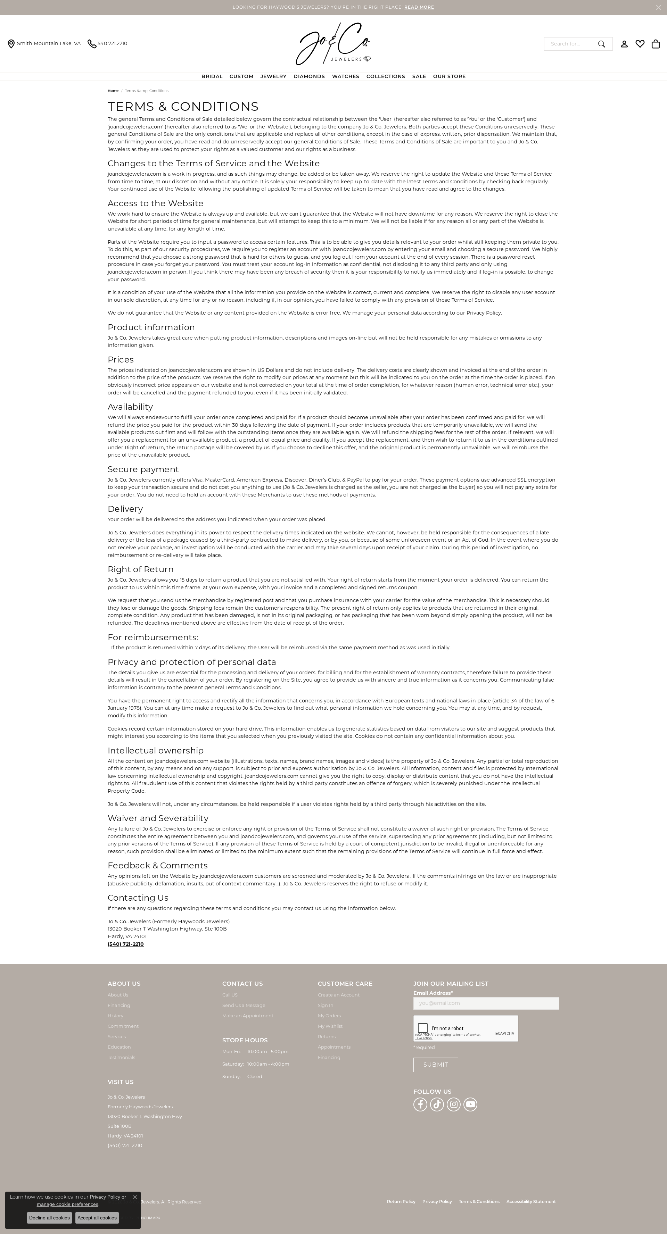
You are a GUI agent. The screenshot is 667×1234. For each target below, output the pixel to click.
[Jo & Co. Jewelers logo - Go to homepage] (333, 44)
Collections (386, 77)
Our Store (449, 77)
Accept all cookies (97, 1217)
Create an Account (339, 995)
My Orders (329, 1015)
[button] (624, 44)
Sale (419, 77)
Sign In (326, 1005)
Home (113, 91)
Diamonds (309, 77)
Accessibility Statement (531, 1202)
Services (117, 1036)
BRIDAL (212, 77)
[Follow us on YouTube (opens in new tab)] (470, 1104)
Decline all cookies (49, 1217)
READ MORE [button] (419, 8)
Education (119, 1047)
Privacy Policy (437, 1202)
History (115, 1015)
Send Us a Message (243, 1005)
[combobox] (569, 43)
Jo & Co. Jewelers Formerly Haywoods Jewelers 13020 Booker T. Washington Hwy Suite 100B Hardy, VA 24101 (145, 1116)
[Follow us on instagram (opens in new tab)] (454, 1104)
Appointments (334, 1047)
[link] (44, 44)
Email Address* (433, 993)
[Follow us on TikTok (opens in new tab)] (437, 1104)
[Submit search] (603, 43)
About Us (118, 995)
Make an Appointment (247, 1015)
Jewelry (274, 77)
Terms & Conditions (479, 1202)
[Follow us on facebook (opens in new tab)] (420, 1104)
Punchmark (147, 1218)
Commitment (123, 1026)
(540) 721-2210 (125, 1145)
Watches (346, 77)
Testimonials (121, 1057)
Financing (119, 1005)
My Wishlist (330, 1026)
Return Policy (401, 1202)
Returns (327, 1036)
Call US (230, 995)
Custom (242, 77)
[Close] (658, 7)
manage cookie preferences (67, 1204)
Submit (435, 1064)
